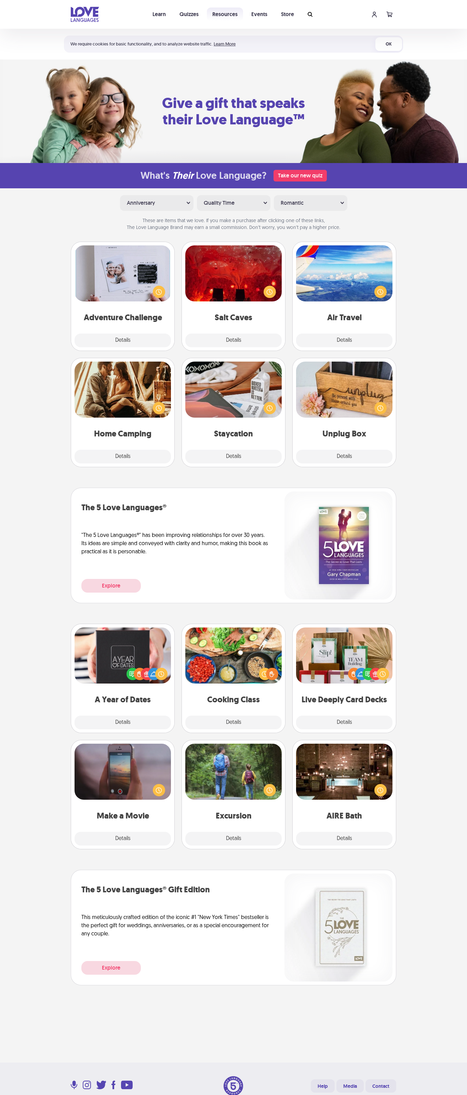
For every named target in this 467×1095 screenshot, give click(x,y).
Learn (159, 14)
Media (350, 1086)
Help (323, 1086)
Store (287, 14)
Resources (225, 14)
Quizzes (189, 14)
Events (259, 14)
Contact (380, 1086)
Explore (111, 585)
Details (123, 340)
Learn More (225, 44)
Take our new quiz (300, 175)
